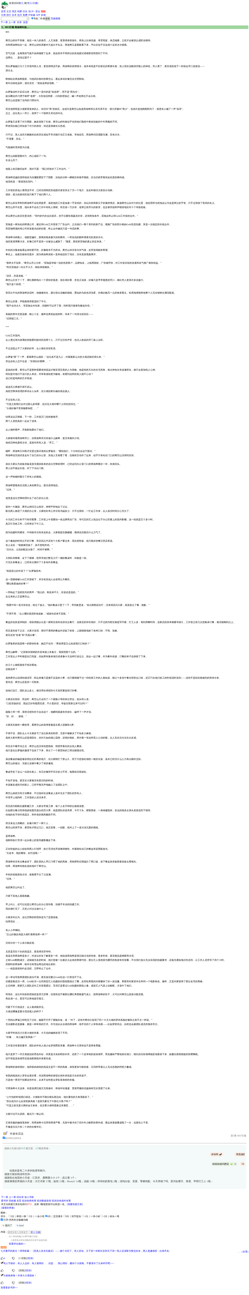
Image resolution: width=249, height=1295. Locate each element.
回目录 (20, 1197)
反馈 (43, 15)
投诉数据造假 (44, 1200)
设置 (25, 22)
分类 (3, 15)
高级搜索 (55, 18)
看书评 (4, 1200)
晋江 (21, 3)
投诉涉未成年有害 (61, 1200)
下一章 (4, 22)
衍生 (25, 11)
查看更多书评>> (9, 1287)
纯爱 (19, 11)
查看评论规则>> (17, 1244)
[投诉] (30, 1258)
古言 (8, 11)
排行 (8, 15)
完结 (43, 11)
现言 (14, 11)
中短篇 (31, 15)
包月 (19, 15)
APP (38, 15)
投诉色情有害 (29, 1200)
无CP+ (31, 11)
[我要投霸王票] (75, 1204)
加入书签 (29, 1197)
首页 (3, 11)
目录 (19, 22)
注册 (35, 3)
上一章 (12, 22)
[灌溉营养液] (8, 1208)
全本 (14, 15)
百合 (37, 11)
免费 (25, 15)
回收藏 (12, 1200)
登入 (29, 3)
